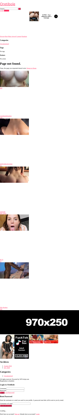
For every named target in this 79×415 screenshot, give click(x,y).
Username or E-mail (6, 403)
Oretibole (7, 4)
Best (6, 36)
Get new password (6, 405)
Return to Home (31, 68)
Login (2, 10)
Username (3, 388)
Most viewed (12, 36)
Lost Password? (10, 392)
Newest (2, 36)
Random (24, 36)
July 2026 (7, 368)
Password (3, 390)
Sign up (17, 414)
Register (6, 10)
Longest (18, 36)
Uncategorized (4, 44)
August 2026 (8, 366)
